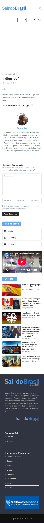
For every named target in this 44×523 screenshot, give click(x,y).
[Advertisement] (22, 46)
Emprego (10, 474)
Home (4, 74)
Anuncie (10, 441)
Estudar (10, 470)
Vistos (9, 483)
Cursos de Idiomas (14, 457)
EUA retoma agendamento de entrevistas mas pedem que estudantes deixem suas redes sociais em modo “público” (31, 331)
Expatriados (11, 479)
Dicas (9, 465)
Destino (10, 461)
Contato (10, 437)
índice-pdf (6, 89)
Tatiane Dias (22, 128)
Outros (9, 488)
